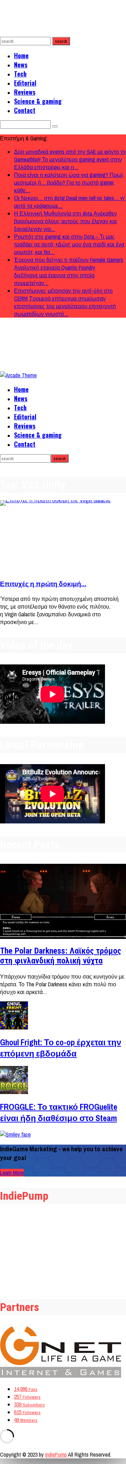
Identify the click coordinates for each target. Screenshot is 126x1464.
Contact (24, 110)
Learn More (12, 1173)
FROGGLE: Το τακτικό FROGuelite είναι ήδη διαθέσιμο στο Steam (58, 1112)
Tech (20, 73)
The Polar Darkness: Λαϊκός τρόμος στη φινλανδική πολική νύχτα (60, 956)
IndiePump (56, 1454)
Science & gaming (38, 101)
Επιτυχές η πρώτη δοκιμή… (43, 583)
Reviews (24, 92)
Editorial (25, 82)
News (20, 64)
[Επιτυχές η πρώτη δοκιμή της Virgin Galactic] (63, 536)
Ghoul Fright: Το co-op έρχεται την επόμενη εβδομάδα (60, 1047)
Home (21, 55)
